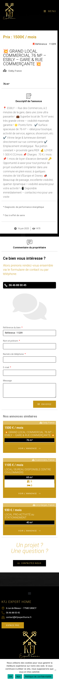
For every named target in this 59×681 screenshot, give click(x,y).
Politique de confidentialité (38, 676)
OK (10, 676)
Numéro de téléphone (13, 354)
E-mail (6, 367)
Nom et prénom (10, 341)
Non (18, 676)
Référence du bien (12, 327)
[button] (29, 593)
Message (7, 380)
